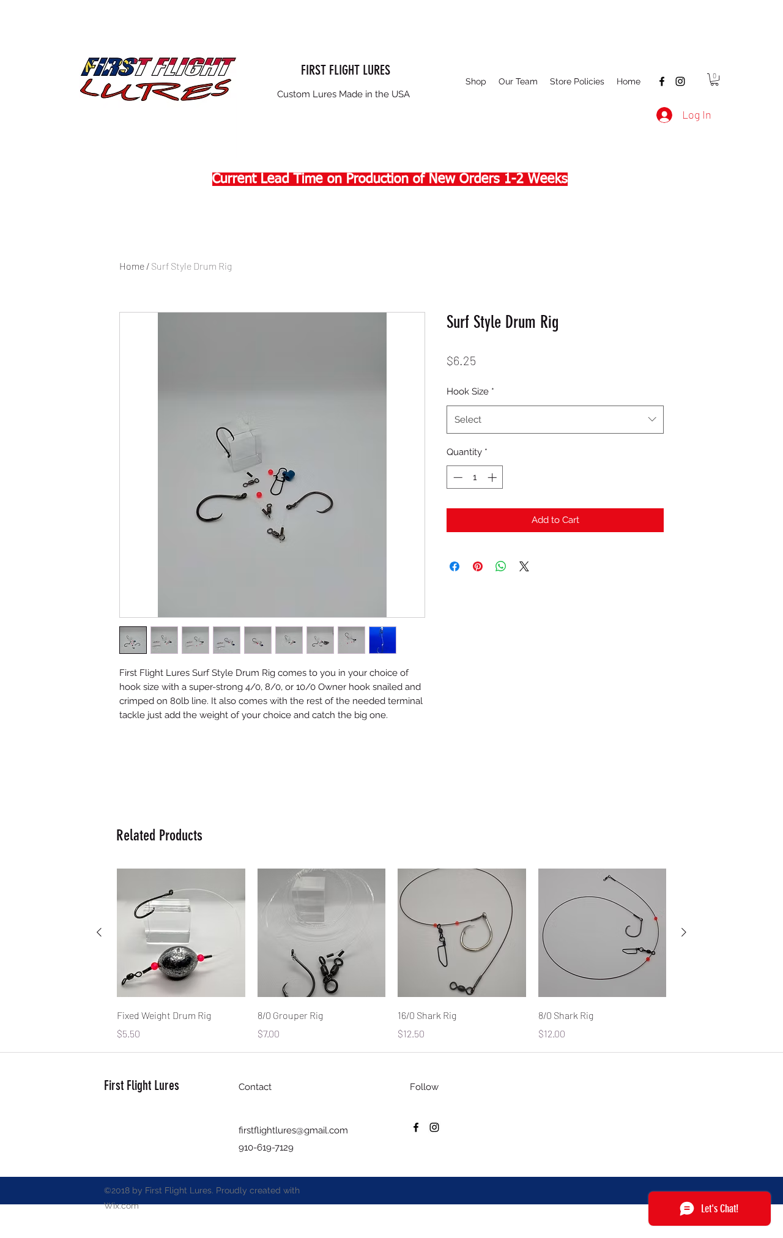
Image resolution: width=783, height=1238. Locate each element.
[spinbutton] (475, 477)
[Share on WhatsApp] (501, 566)
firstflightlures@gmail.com (293, 1130)
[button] (475, 82)
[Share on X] (524, 566)
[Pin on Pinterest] (477, 566)
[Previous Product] (99, 932)
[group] (391, 955)
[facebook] (662, 81)
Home (131, 266)
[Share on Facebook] (454, 566)
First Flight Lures (141, 1085)
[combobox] (555, 420)
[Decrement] (456, 477)
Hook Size (470, 391)
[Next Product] (684, 932)
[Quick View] (181, 933)
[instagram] (680, 81)
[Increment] (493, 477)
